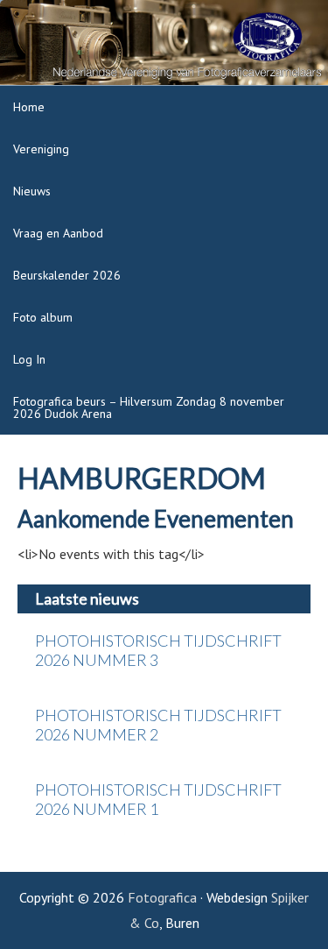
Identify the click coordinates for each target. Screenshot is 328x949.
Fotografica (162, 897)
